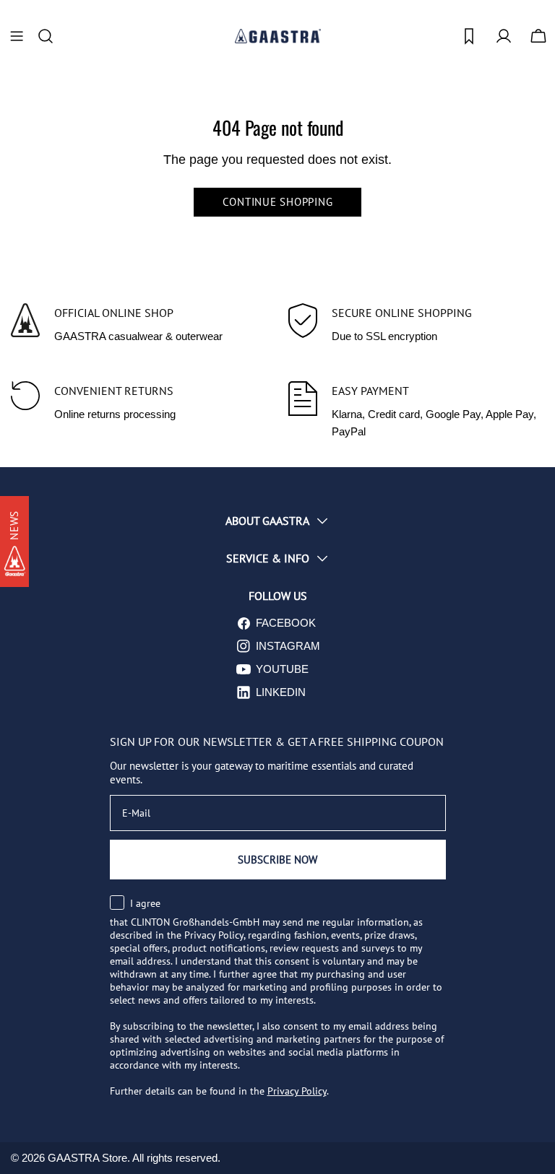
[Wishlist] (469, 36)
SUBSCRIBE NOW (277, 859)
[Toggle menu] (16, 36)
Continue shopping (278, 202)
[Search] (50, 36)
